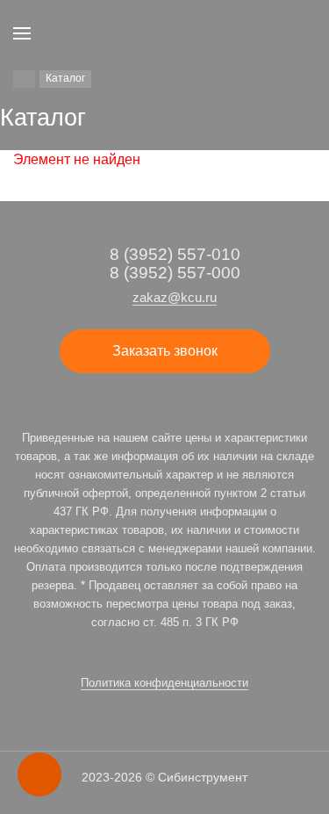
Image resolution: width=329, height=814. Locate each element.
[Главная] (24, 79)
